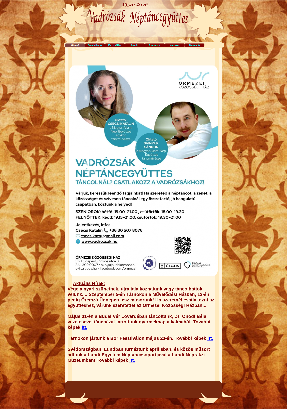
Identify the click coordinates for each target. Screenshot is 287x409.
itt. (84, 327)
